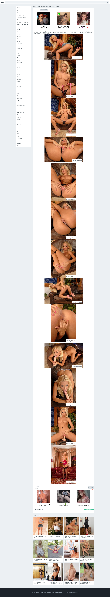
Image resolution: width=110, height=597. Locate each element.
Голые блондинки (43, 9)
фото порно (65, 592)
